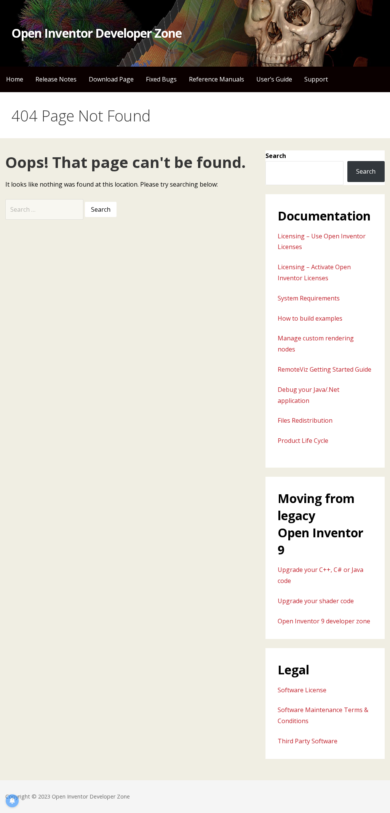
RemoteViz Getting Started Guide (324, 369)
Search (275, 156)
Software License (302, 690)
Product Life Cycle (303, 440)
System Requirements (309, 298)
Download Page (111, 79)
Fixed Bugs (161, 79)
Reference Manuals (216, 79)
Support (316, 79)
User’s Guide (274, 79)
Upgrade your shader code (316, 601)
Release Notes (56, 79)
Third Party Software (307, 741)
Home (14, 79)
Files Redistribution (305, 420)
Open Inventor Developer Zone (96, 33)
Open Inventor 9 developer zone (324, 621)
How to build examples (310, 318)
